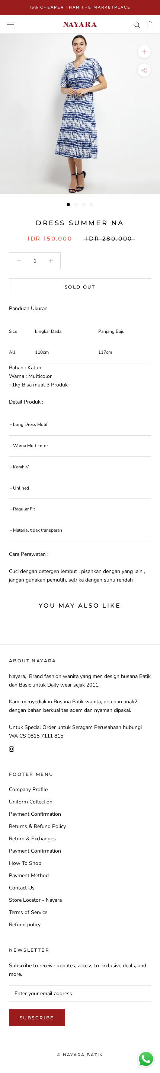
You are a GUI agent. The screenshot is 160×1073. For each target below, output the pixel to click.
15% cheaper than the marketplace (80, 7)
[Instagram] (11, 748)
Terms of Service (28, 912)
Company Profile (28, 789)
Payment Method (29, 875)
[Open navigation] (10, 24)
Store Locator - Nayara (35, 900)
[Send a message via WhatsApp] (146, 1059)
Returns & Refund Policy (37, 826)
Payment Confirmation (35, 814)
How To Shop (25, 863)
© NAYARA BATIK (80, 1054)
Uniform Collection (30, 801)
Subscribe (37, 1018)
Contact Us (22, 887)
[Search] (137, 24)
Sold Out (80, 287)
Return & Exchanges (32, 838)
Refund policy (25, 924)
